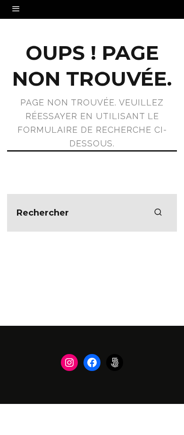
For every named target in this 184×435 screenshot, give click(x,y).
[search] (158, 213)
